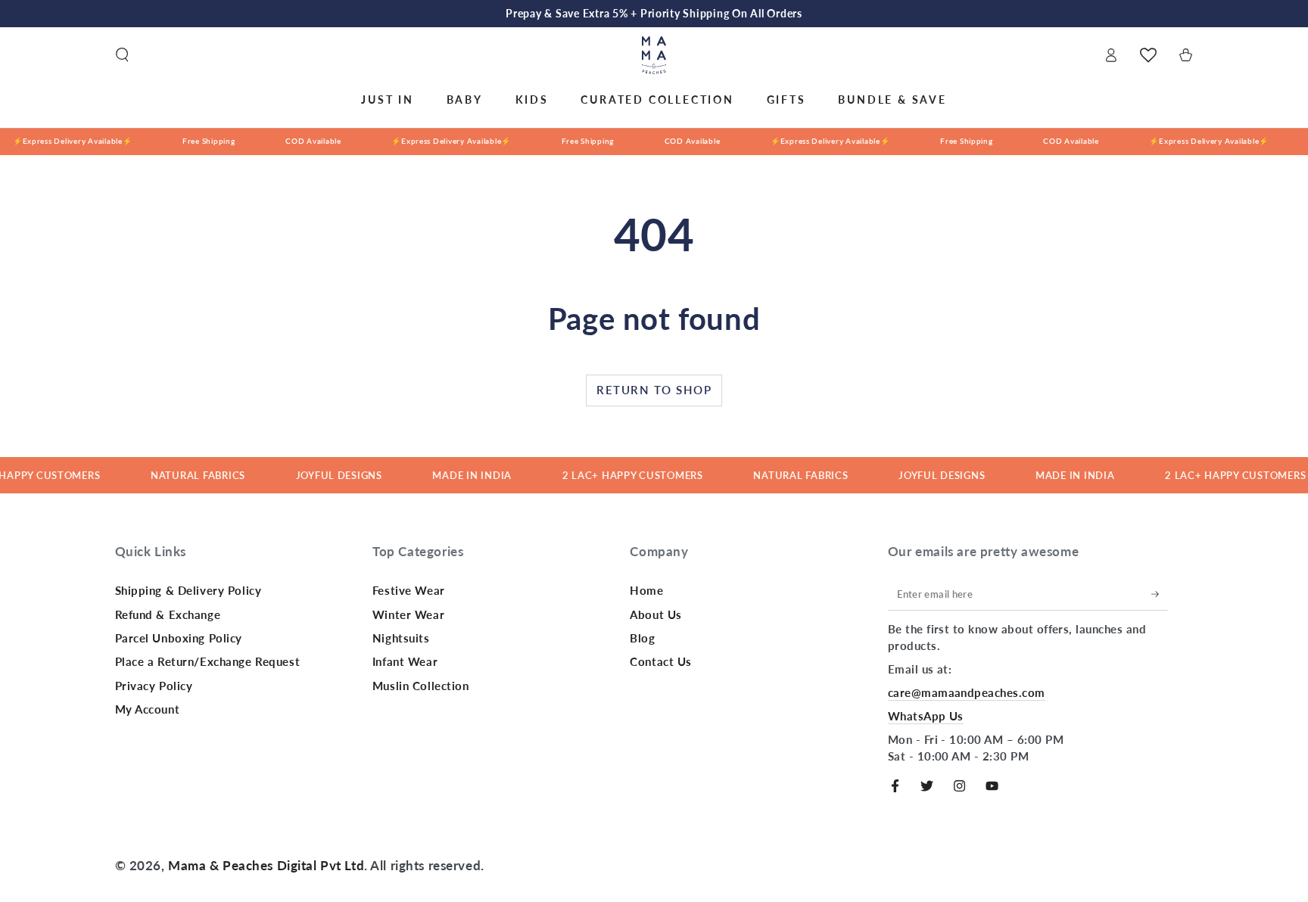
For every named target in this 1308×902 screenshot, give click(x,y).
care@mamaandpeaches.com (966, 692)
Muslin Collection (420, 685)
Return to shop (654, 390)
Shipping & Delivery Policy (188, 590)
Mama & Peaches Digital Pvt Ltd (266, 865)
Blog (642, 638)
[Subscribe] (1159, 594)
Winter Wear (408, 614)
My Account (147, 709)
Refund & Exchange (168, 614)
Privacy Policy (154, 685)
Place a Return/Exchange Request (208, 661)
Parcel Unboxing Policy (179, 638)
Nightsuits (401, 638)
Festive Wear (408, 590)
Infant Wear (405, 661)
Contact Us (661, 661)
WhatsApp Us (926, 716)
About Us (656, 614)
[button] (122, 55)
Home (646, 590)
